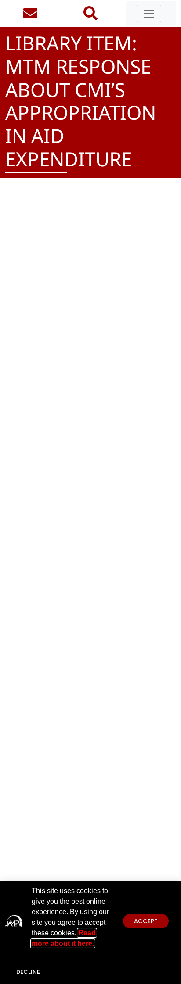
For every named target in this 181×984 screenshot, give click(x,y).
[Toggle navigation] (149, 13)
